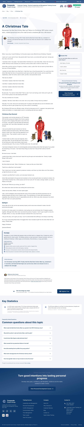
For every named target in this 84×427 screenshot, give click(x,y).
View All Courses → (28, 417)
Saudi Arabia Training (49, 415)
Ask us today (27, 363)
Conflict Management (28, 408)
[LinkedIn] (3, 411)
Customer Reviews (48, 408)
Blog (44, 1)
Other (12, 11)
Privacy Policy (74, 424)
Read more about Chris (36, 281)
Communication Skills (28, 410)
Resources (27, 1)
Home (4, 1)
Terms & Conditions (65, 424)
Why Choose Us (48, 405)
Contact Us (46, 412)
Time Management (27, 412)
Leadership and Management (30, 403)
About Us (9, 1)
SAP (14, 411)
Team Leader (26, 415)
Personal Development (28, 405)
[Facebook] (7, 411)
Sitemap (80, 424)
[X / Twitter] (10, 411)
